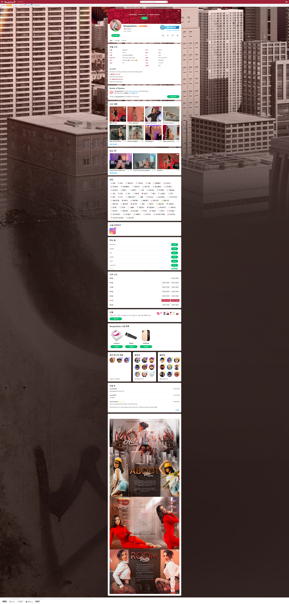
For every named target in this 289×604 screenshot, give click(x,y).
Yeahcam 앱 (37, 5)
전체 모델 (3, 5)
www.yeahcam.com (16, 598)
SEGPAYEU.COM (38, 598)
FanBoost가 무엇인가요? (173, 30)
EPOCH (32, 598)
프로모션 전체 (22, 5)
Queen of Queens (133, 91)
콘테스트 (28, 5)
